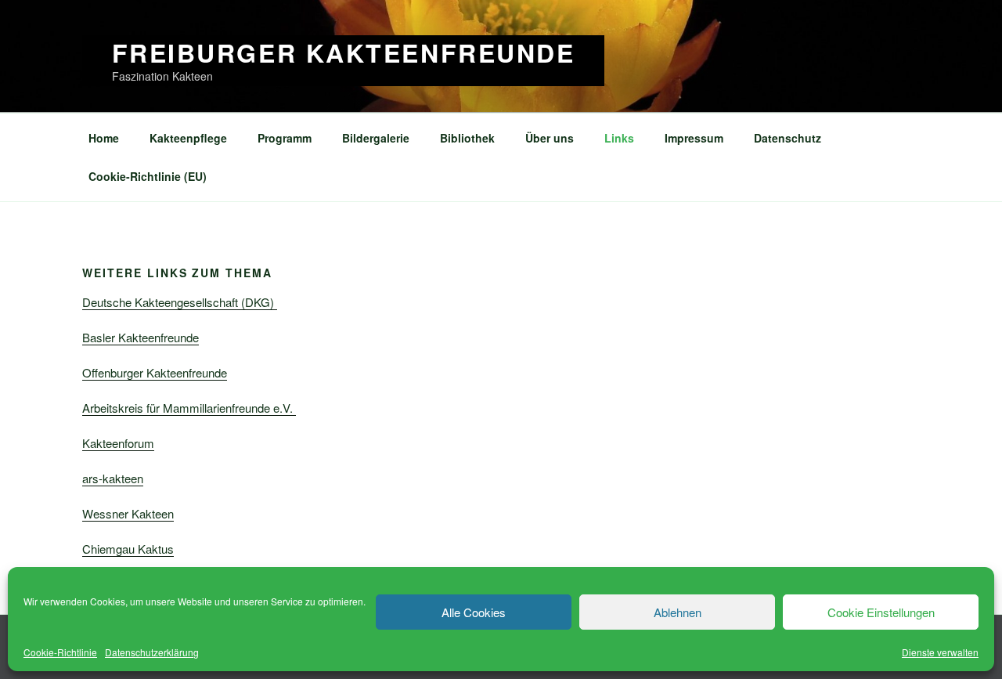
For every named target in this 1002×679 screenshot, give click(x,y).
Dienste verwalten (940, 652)
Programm (285, 138)
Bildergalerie (375, 138)
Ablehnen (677, 612)
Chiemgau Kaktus (128, 548)
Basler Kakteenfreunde (140, 337)
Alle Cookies (474, 612)
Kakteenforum (118, 443)
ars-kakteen (112, 478)
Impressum (694, 138)
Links (619, 138)
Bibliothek (467, 138)
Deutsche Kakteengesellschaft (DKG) (179, 302)
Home (103, 138)
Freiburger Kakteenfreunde (343, 52)
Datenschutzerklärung (152, 652)
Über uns (549, 138)
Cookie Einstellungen (881, 612)
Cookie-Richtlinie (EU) (147, 176)
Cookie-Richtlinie (60, 652)
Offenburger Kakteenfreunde (154, 372)
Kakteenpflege (188, 138)
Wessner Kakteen (128, 513)
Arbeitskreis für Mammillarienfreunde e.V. (189, 407)
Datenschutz (787, 138)
